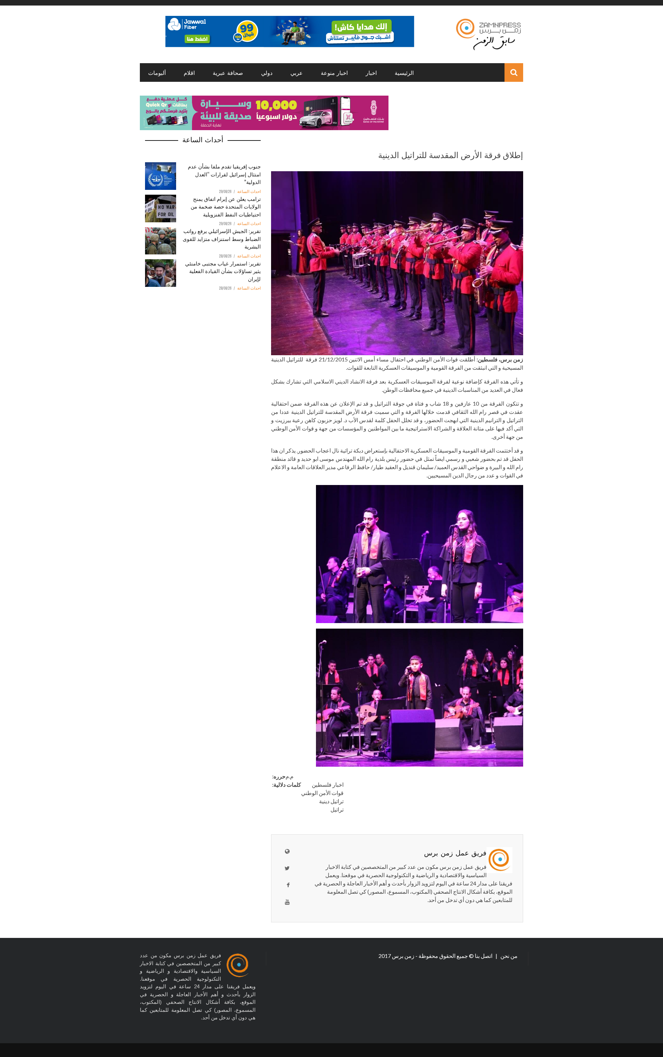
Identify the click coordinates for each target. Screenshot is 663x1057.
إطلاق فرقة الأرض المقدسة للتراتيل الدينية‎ (450, 154)
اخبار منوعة (334, 72)
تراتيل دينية (331, 801)
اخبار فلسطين (328, 784)
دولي (266, 72)
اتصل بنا (484, 955)
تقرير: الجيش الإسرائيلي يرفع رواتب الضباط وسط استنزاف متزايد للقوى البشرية (222, 238)
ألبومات (157, 72)
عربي (296, 72)
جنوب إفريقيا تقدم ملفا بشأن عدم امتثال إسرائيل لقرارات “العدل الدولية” (224, 173)
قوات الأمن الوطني (322, 792)
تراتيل (337, 809)
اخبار (371, 72)
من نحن (508, 955)
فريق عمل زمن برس (455, 852)
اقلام (189, 72)
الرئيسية (404, 72)
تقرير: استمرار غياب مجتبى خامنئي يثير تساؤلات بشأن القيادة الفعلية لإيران (223, 270)
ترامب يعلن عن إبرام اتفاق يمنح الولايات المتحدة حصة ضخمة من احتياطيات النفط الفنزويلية (226, 206)
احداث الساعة (249, 191)
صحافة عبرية (228, 72)
